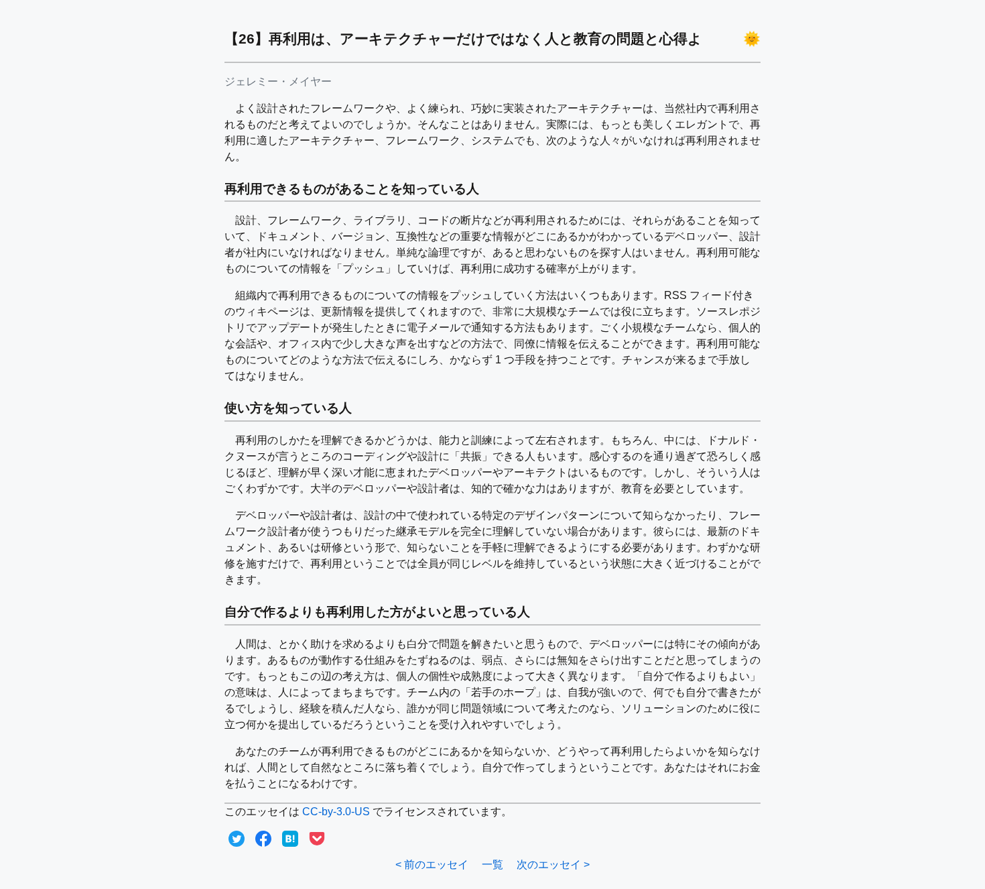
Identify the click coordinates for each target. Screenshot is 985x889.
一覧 (492, 864)
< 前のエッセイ (431, 864)
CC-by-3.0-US (336, 811)
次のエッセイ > (553, 864)
